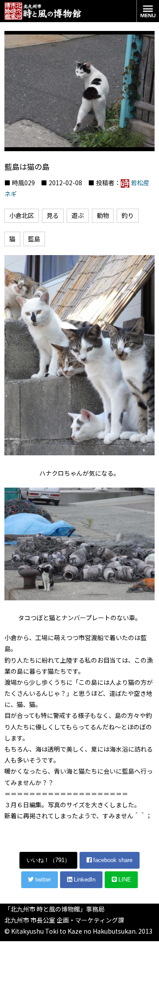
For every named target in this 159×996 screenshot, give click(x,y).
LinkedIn (83, 879)
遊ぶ (78, 215)
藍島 (34, 238)
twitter (42, 879)
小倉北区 (21, 215)
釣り (127, 215)
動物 (103, 215)
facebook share (111, 860)
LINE (124, 879)
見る (52, 215)
